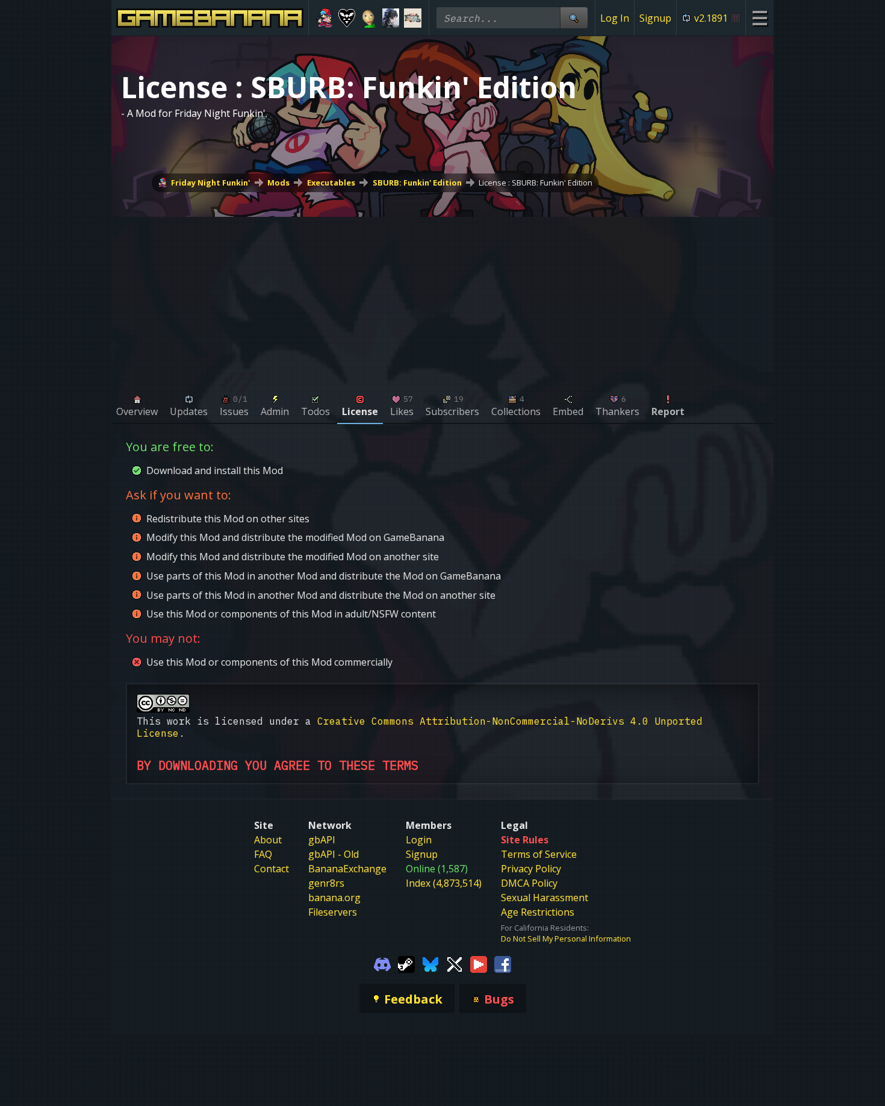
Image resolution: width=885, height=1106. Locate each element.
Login (419, 839)
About (268, 839)
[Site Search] (574, 17)
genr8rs (326, 883)
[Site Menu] (759, 18)
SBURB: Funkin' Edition (417, 182)
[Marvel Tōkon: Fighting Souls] (413, 18)
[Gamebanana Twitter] (454, 963)
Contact (271, 868)
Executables (331, 182)
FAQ (263, 854)
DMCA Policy (529, 883)
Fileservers (332, 912)
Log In (614, 18)
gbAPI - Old (333, 854)
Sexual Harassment (544, 897)
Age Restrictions (537, 912)
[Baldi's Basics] (369, 18)
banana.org (334, 897)
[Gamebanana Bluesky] (430, 963)
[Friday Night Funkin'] (325, 18)
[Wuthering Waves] (391, 18)
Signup (655, 18)
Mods (278, 182)
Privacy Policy (531, 868)
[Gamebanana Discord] (382, 963)
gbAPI (321, 839)
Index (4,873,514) (444, 883)
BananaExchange (347, 868)
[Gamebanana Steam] (406, 963)
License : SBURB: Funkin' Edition (535, 182)
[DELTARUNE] (347, 18)
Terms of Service (539, 854)
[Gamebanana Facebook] (502, 963)
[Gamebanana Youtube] (478, 963)
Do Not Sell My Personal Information (566, 938)
